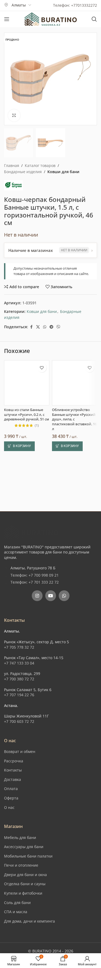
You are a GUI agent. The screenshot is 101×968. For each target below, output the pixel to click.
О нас (9, 807)
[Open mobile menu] (6, 19)
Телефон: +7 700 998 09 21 (35, 575)
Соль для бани (17, 902)
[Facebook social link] (31, 327)
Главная (11, 165)
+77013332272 (84, 5)
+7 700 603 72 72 (19, 721)
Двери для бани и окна (25, 874)
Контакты (13, 770)
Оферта (11, 798)
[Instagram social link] (37, 595)
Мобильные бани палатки (28, 856)
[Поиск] (94, 19)
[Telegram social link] (51, 327)
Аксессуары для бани (23, 846)
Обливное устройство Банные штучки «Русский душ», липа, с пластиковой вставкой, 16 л (74, 419)
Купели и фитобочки (23, 893)
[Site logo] (51, 18)
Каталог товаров (40, 165)
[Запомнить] (42, 367)
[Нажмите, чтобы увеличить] (14, 115)
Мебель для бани (20, 837)
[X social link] (37, 327)
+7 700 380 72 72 (19, 678)
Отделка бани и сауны (25, 883)
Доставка (12, 779)
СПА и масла (15, 911)
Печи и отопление (21, 865)
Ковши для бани (63, 171)
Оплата (11, 788)
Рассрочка (13, 760)
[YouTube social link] (50, 595)
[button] (19, 446)
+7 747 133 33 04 (19, 663)
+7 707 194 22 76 (19, 694)
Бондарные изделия (23, 171)
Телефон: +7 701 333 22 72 (35, 582)
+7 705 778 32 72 (19, 647)
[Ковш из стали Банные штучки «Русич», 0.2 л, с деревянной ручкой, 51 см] (26, 382)
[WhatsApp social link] (44, 327)
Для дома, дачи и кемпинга (29, 921)
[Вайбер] (58, 327)
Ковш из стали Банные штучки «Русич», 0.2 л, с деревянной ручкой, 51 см (26, 415)
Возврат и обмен (19, 751)
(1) (37, 425)
